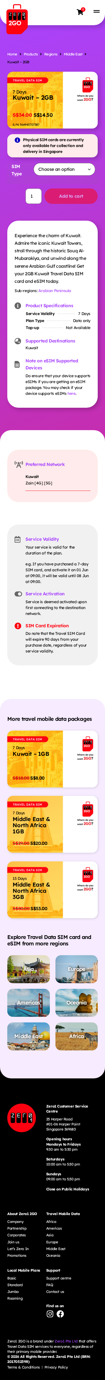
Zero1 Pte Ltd (66, 1341)
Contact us (55, 1291)
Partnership (17, 1228)
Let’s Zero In (18, 1248)
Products (31, 54)
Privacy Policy (56, 1367)
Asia (49, 1235)
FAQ (49, 1285)
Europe (52, 1242)
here (71, 393)
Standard (15, 1285)
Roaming (14, 1298)
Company (15, 1221)
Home (12, 54)
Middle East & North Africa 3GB (31, 890)
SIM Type (16, 170)
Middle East (73, 54)
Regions (50, 54)
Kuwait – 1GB (31, 753)
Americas (54, 1228)
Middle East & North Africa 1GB (31, 825)
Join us (13, 1242)
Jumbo (13, 1291)
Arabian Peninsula (54, 290)
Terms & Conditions (23, 1367)
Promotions (16, 1255)
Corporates (16, 1235)
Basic (11, 1278)
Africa (51, 1221)
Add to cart (71, 196)
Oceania (53, 1255)
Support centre (58, 1278)
